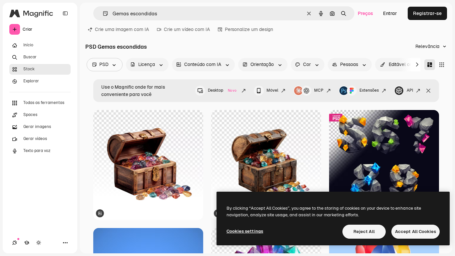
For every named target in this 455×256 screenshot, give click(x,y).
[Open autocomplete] (103, 13)
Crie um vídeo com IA (187, 29)
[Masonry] (429, 64)
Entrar (390, 13)
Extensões (369, 90)
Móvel (272, 90)
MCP (318, 90)
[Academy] (26, 242)
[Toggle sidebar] (65, 13)
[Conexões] (14, 242)
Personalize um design (249, 29)
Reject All (364, 231)
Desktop (222, 90)
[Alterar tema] (38, 242)
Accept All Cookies (415, 231)
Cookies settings (245, 231)
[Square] (441, 64)
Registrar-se (427, 13)
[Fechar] (428, 90)
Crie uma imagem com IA (122, 29)
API (410, 90)
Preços (365, 13)
